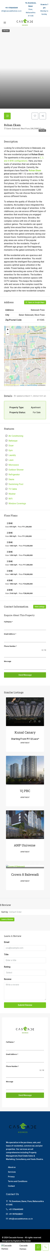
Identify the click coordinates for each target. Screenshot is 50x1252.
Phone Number (10, 646)
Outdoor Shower (16, 469)
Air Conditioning (16, 436)
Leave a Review (7, 919)
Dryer (11, 445)
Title (6, 954)
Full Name (8, 622)
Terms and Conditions (17, 1181)
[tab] (7, 116)
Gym (11, 450)
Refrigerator (14, 474)
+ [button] (8, 329)
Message (7, 661)
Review (7, 979)
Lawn (11, 460)
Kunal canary (25, 732)
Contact (11, 1186)
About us (12, 1167)
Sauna (11, 479)
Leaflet (22, 385)
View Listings (40, 607)
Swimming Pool (16, 484)
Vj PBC (25, 791)
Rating (7, 967)
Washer (12, 494)
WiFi (11, 498)
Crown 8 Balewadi (25, 874)
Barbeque (13, 440)
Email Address (10, 634)
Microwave (14, 465)
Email (6, 942)
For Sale (42, 130)
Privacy (11, 1177)
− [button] (8, 333)
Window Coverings (17, 503)
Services (12, 1172)
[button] (28, 912)
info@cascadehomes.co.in (11, 11)
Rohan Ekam (35, 170)
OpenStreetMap (32, 385)
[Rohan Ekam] (25, 352)
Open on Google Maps (36, 302)
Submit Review (25, 1005)
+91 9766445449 (11, 8)
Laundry (12, 455)
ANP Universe (25, 845)
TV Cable (13, 489)
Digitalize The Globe (22, 1241)
